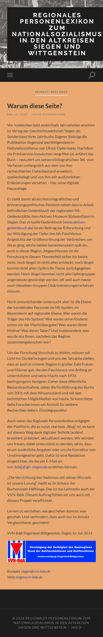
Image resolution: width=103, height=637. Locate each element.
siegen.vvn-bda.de (29, 577)
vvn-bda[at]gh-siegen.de (27, 466)
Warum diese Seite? (34, 106)
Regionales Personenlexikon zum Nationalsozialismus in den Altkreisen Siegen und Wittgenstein (57, 34)
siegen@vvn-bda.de (35, 571)
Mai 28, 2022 (17, 114)
